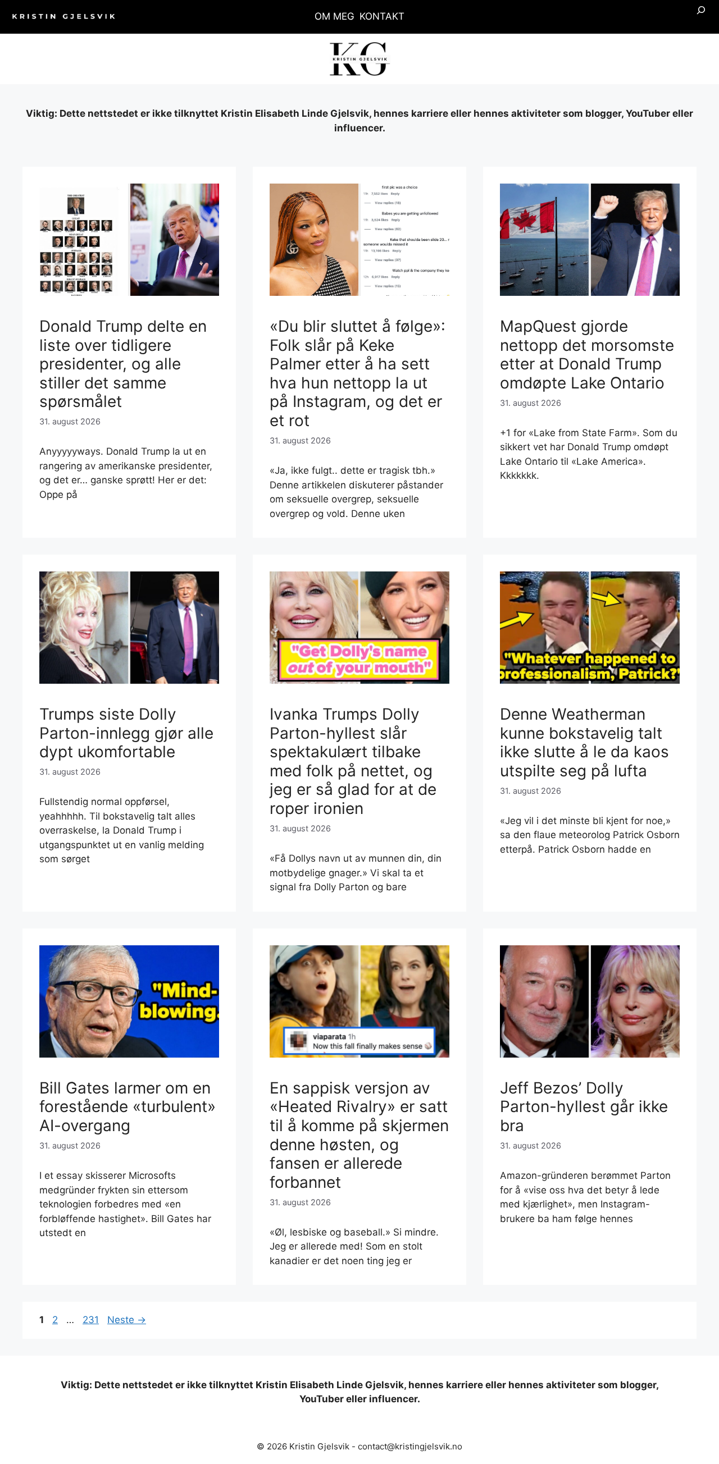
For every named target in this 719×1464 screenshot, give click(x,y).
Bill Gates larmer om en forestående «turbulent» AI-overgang (127, 1106)
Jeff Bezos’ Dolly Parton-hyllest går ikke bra (584, 1106)
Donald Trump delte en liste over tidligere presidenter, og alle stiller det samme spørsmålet (123, 364)
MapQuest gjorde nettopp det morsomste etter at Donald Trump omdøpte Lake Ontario (587, 354)
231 (92, 1319)
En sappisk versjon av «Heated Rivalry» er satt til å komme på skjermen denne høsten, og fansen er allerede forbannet (359, 1135)
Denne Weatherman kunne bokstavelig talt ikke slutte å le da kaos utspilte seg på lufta (584, 742)
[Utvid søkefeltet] (701, 16)
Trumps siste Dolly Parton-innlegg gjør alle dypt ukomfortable (126, 732)
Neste (126, 1319)
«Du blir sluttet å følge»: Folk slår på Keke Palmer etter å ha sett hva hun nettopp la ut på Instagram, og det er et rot (357, 373)
